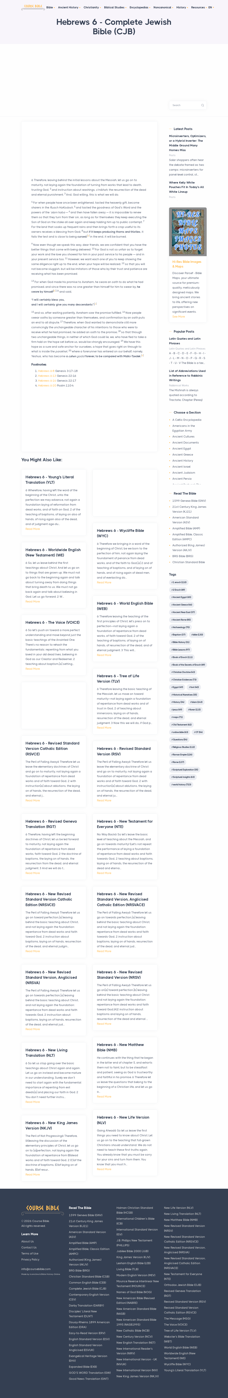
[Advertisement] (114, 69)
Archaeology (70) (181, 627)
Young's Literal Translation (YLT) (185, 1370)
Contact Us (29, 1247)
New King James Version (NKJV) (138, 1376)
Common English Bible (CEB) (87, 1282)
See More (178, 316)
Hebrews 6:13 (47, 375)
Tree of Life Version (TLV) (180, 1330)
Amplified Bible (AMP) (186, 528)
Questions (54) (180, 739)
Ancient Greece (182, 454)
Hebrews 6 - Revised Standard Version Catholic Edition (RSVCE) (52, 748)
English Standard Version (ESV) (89, 1339)
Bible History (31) (181, 642)
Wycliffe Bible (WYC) (177, 1364)
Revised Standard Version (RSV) (185, 1301)
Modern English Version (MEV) (136, 1275)
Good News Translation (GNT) (88, 1378)
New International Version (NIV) (137, 1370)
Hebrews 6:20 (47, 385)
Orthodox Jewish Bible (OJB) (182, 1285)
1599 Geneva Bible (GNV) (189, 500)
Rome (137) (178, 762)
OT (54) (198, 732)
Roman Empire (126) (182, 754)
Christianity (91, 7)
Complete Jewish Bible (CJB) (87, 1288)
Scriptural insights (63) (183, 777)
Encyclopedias (139, 7)
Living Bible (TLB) (127, 1269)
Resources (198, 7)
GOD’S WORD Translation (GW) (90, 1372)
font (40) (194, 687)
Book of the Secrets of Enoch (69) (189, 664)
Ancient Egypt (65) (182, 597)
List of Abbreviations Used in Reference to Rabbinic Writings (187, 375)
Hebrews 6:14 (47, 380)
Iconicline (34, 1274)
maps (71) (178, 717)
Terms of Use (29, 1253)
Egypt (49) (178, 687)
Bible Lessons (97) (181, 649)
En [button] (210, 7)
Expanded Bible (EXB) (83, 1366)
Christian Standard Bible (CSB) (89, 1276)
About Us (27, 1241)
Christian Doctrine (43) (184, 672)
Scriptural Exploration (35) (185, 769)
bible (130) (198, 634)
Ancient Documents (185, 442)
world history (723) (182, 784)
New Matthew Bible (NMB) (181, 1219)
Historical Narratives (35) (185, 694)
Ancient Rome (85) (182, 619)
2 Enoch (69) (179, 589)
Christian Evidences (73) (184, 679)
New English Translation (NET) (136, 1342)
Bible (49, 7)
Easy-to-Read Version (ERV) (87, 1333)
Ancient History (68, 7)
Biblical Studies (114, 7)
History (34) (178, 702)
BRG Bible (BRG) (182, 556)
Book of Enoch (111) (182, 657)
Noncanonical (162, 7)
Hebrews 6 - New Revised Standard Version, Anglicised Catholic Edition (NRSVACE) (122, 899)
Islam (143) (197, 702)
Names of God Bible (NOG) (134, 1292)
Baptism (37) (179, 634)
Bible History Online (50, 1274)
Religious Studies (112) (184, 747)
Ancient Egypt (181, 448)
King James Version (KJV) (133, 1257)
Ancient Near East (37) (184, 612)
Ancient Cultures (183, 436)
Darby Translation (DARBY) (86, 1305)
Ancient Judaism (183, 472)
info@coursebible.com (36, 1269)
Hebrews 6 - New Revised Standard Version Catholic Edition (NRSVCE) (49, 899)
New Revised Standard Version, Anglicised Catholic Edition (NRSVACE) (185, 1263)
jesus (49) (177, 709)
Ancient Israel (181, 466)
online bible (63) (180, 732)
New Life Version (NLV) (178, 1207)
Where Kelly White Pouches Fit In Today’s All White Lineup (186, 187)
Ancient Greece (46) (182, 604)
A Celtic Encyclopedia (186, 419)
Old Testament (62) (182, 724)
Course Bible (40, 1221)
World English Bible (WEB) (180, 1347)
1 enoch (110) (179, 582)
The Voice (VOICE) (175, 1324)
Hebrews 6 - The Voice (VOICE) (53, 622)
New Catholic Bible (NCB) (133, 1330)
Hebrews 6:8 (46, 371)
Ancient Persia (182, 478)
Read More (33, 529)
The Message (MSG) (177, 1318)
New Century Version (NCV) (134, 1336)
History (181, 7)
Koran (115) (194, 709)
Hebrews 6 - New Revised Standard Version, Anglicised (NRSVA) (51, 977)
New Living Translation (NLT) (182, 1213)
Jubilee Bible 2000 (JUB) (132, 1251)
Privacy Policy (30, 1259)
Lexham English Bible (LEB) (134, 1263)
